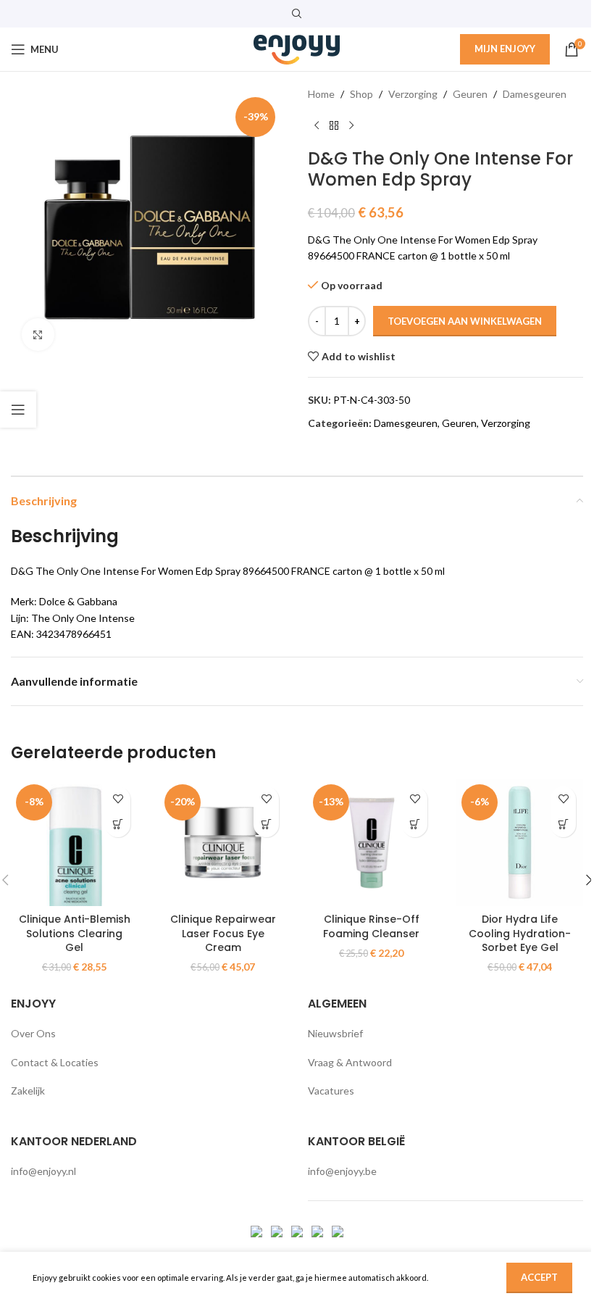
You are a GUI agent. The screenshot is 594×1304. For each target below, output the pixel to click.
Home (321, 94)
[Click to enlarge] (38, 334)
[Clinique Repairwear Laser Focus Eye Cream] (222, 842)
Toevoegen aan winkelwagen (465, 321)
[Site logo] (297, 48)
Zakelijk (28, 1090)
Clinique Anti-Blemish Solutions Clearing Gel (74, 933)
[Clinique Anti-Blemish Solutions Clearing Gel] (74, 842)
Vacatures (331, 1090)
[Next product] (351, 125)
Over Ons (33, 1033)
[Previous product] (316, 125)
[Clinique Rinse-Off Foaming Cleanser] (371, 842)
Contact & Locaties (55, 1062)
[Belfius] (337, 1230)
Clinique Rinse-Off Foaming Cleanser (371, 926)
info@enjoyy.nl (43, 1171)
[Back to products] (334, 125)
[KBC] (318, 1230)
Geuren (470, 94)
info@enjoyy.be (342, 1171)
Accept (539, 1277)
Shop (361, 94)
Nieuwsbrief (335, 1033)
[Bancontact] (278, 1230)
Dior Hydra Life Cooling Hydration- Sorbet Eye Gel (520, 933)
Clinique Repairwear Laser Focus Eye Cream (223, 933)
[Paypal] (298, 1230)
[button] (117, 824)
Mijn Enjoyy (504, 48)
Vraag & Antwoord (350, 1062)
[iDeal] (257, 1230)
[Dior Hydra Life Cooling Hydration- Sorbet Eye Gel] (519, 842)
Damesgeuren (534, 94)
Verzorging (413, 94)
